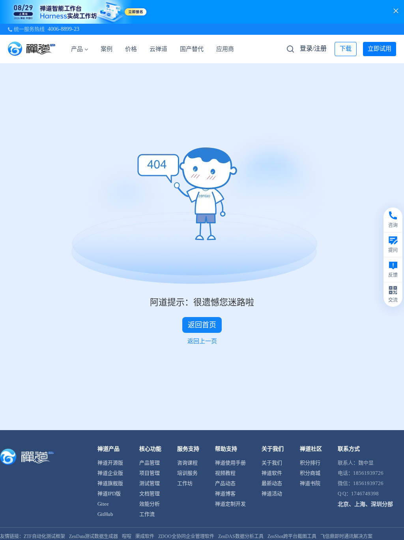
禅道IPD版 (109, 494)
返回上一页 (202, 341)
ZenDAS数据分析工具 (241, 536)
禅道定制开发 (230, 504)
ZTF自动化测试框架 (44, 536)
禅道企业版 (110, 473)
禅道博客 (225, 494)
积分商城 (310, 473)
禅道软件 (272, 473)
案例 (106, 49)
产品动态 (225, 483)
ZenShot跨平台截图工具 (291, 536)
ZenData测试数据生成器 (93, 536)
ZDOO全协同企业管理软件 (186, 536)
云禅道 (158, 49)
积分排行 (310, 463)
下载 (346, 48)
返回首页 (202, 325)
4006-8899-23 (63, 29)
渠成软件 (144, 536)
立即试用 (379, 48)
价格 (131, 49)
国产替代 (192, 49)
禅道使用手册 (230, 463)
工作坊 (185, 483)
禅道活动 (272, 494)
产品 (77, 49)
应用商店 (228, 49)
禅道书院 (310, 483)
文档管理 (149, 494)
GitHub (105, 514)
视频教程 (225, 473)
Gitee (103, 504)
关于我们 (272, 463)
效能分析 (149, 504)
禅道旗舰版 (110, 483)
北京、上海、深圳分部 (365, 504)
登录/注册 (313, 48)
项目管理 (149, 473)
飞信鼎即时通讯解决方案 (346, 536)
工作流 (147, 514)
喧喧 (126, 536)
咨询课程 (187, 463)
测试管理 (149, 483)
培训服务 (187, 473)
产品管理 (149, 463)
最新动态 (272, 483)
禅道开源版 (110, 463)
